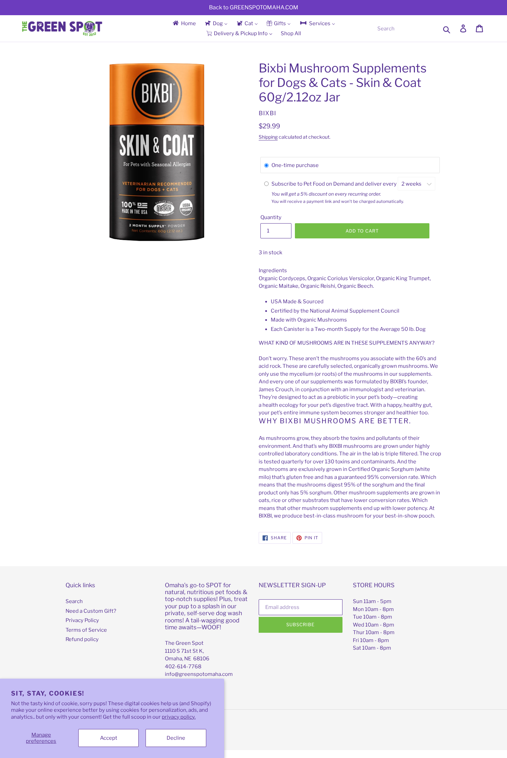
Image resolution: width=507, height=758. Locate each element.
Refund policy (82, 639)
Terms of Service (86, 630)
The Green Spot (184, 643)
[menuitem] (184, 23)
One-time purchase (295, 165)
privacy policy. (179, 717)
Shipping (268, 137)
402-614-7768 (183, 666)
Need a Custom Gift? (91, 611)
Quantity (270, 217)
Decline (176, 738)
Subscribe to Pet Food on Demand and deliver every (334, 184)
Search (74, 601)
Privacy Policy (82, 620)
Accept (108, 738)
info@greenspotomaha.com (199, 674)
